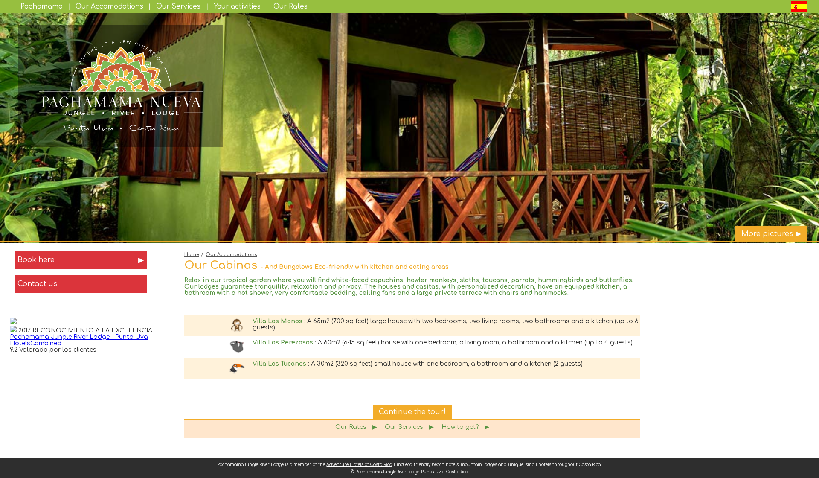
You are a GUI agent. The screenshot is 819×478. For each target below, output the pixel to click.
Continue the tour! (412, 412)
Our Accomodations (109, 6)
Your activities (237, 6)
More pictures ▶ (771, 234)
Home (191, 254)
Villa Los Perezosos (283, 342)
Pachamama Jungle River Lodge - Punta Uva (79, 337)
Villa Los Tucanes (279, 364)
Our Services (178, 6)
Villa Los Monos (277, 321)
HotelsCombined (35, 343)
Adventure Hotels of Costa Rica (359, 464)
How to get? (465, 427)
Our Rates (290, 6)
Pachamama (41, 6)
